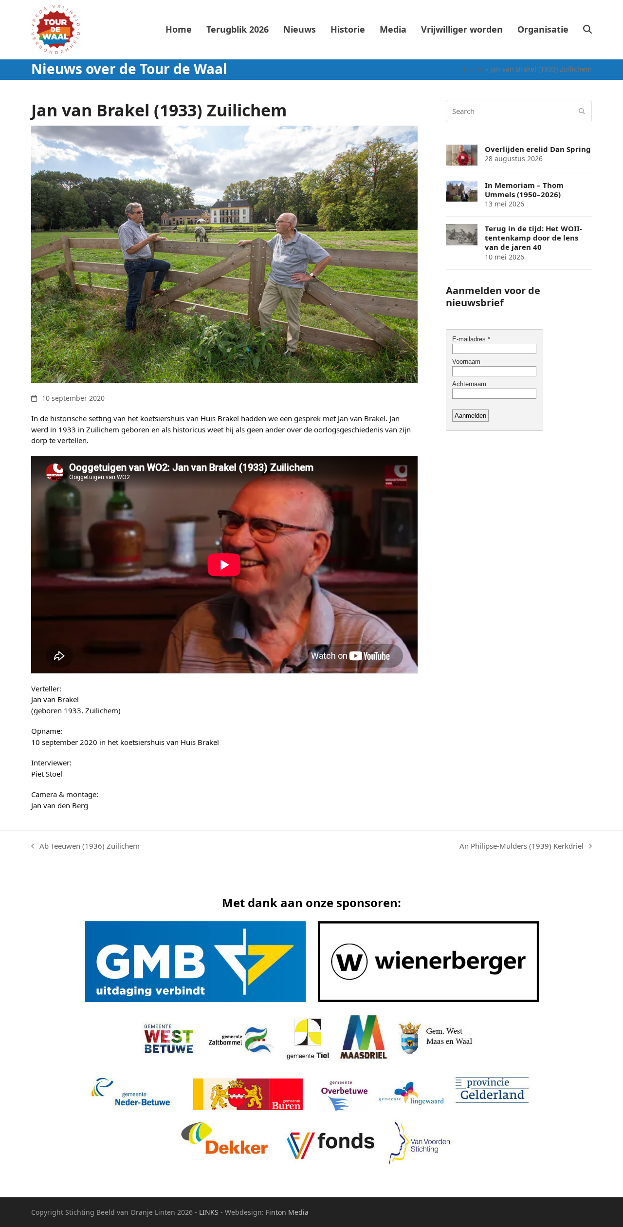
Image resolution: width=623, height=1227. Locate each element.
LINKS (209, 1212)
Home (473, 69)
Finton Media (287, 1212)
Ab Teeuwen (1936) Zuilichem (85, 846)
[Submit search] (582, 111)
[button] (587, 30)
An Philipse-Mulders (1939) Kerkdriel (521, 846)
